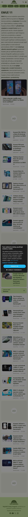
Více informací (14, 260)
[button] (14, 262)
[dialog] (14, 258)
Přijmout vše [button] (14, 266)
